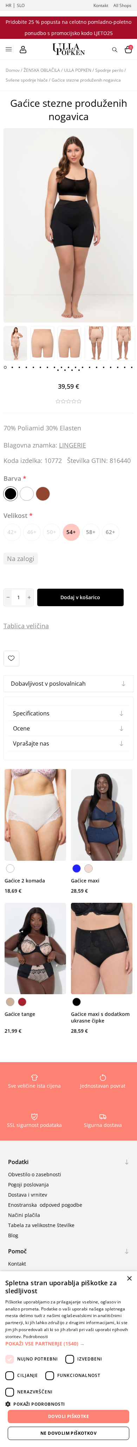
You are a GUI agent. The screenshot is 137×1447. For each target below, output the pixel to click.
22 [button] (72, 370)
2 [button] (12, 367)
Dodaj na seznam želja (11, 658)
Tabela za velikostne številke (41, 1225)
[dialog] (68, 1359)
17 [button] (117, 367)
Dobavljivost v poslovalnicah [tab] (48, 683)
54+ (71, 531)
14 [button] (96, 367)
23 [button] (79, 370)
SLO (21, 5)
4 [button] (26, 367)
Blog (13, 1235)
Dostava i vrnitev (27, 1194)
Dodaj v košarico (80, 597)
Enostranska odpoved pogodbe (45, 1205)
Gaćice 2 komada (25, 880)
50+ (51, 531)
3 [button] (19, 367)
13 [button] (89, 367)
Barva (13, 479)
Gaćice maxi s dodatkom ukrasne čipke (100, 1017)
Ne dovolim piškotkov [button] (68, 1433)
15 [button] (103, 367)
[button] (68, 1343)
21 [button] (65, 370)
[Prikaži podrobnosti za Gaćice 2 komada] (35, 815)
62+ (110, 531)
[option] (15, 343)
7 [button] (47, 367)
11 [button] (75, 367)
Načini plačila (24, 1215)
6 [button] (40, 367)
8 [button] (54, 367)
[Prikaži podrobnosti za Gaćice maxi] (101, 815)
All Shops (122, 5)
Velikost (16, 515)
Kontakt (100, 5)
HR (8, 5)
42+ (12, 531)
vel (30, 626)
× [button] (129, 1278)
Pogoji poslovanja (28, 1184)
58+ (91, 531)
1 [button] (5, 367)
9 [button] (61, 367)
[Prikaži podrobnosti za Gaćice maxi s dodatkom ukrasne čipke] (101, 949)
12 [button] (82, 367)
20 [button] (58, 370)
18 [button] (124, 367)
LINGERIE (72, 445)
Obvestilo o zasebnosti (34, 1174)
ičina (42, 626)
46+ (32, 531)
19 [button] (131, 367)
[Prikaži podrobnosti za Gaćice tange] (35, 949)
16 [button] (110, 367)
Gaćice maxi (85, 880)
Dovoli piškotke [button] (68, 1416)
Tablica (14, 626)
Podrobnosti (35, 1336)
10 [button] (68, 367)
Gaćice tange (20, 1014)
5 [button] (33, 367)
